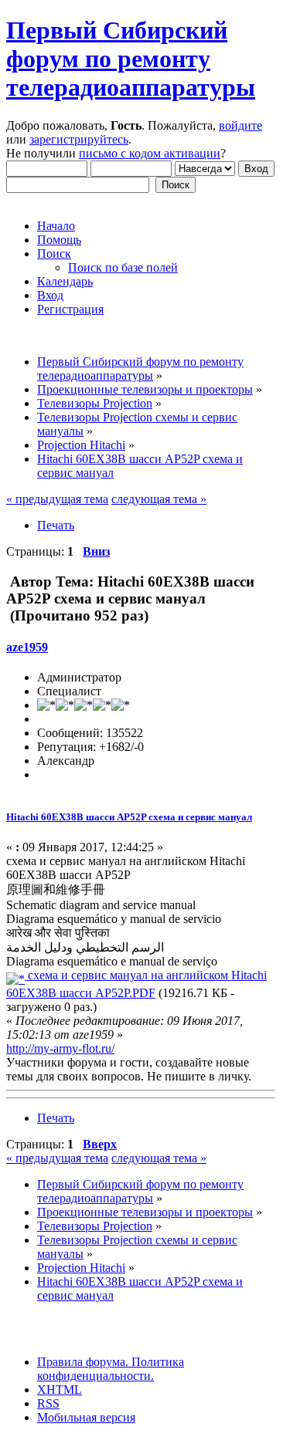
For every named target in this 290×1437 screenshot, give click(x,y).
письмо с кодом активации (149, 153)
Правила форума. (82, 1361)
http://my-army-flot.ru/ (60, 1048)
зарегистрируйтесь (78, 139)
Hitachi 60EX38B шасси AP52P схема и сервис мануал (129, 817)
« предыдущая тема (57, 498)
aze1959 (27, 647)
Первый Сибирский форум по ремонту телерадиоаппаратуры (130, 58)
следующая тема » (158, 498)
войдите (240, 125)
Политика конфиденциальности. (110, 1368)
